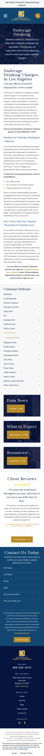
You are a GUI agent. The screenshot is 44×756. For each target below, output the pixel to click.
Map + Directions (22, 686)
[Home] (21, 15)
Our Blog (12, 409)
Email (6, 588)
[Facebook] (24, 723)
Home (22, 696)
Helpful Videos (15, 435)
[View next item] (24, 531)
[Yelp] (19, 723)
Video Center (22, 709)
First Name (8, 568)
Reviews (22, 700)
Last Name (8, 574)
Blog (22, 705)
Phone (6, 581)
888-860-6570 (22, 667)
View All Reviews (20, 539)
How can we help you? (12, 601)
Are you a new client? (12, 594)
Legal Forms (14, 461)
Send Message (22, 640)
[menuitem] (22, 294)
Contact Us (22, 713)
